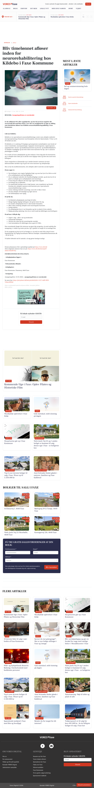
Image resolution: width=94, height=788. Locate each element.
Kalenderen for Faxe (39, 762)
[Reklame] (31, 297)
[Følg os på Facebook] (42, 746)
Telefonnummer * (10, 549)
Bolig (15, 8)
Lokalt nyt (44, 8)
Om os (4, 756)
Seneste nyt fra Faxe (39, 756)
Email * (35, 549)
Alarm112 (6, 8)
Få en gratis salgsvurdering (42, 773)
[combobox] (6, 560)
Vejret (78, 8)
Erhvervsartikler (38, 767)
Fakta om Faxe (37, 765)
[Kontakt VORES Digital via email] (51, 746)
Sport (70, 8)
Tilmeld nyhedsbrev (84, 785)
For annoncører (7, 759)
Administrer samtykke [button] (9, 767)
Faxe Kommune (38, 770)
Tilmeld (88, 4)
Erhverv (24, 8)
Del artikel (50, 108)
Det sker (33, 8)
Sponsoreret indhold (39, 776)
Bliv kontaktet (51, 567)
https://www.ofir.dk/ (41, 247)
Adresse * (8, 557)
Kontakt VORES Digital (9, 765)
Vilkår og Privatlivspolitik (10, 762)
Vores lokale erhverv (39, 759)
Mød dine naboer (59, 8)
